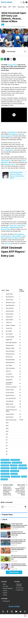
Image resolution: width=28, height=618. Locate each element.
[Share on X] (8, 59)
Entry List (24, 476)
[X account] (3, 611)
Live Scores (21, 7)
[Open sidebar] (1, 7)
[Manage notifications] (25, 615)
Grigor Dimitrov (6, 160)
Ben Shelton (5, 227)
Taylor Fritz (13, 225)
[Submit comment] (25, 507)
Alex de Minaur (19, 234)
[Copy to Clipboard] (14, 59)
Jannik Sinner (9, 150)
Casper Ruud (14, 465)
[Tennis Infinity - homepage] (6, 2)
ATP (9, 7)
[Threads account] (25, 611)
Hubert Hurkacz (6, 236)
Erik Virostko (7, 26)
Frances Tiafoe (6, 229)
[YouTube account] (16, 611)
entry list (7, 243)
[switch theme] (24, 2)
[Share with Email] (11, 59)
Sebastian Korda (14, 227)
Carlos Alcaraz (13, 134)
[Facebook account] (7, 611)
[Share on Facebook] (5, 59)
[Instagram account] (12, 611)
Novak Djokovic (12, 132)
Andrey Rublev (16, 236)
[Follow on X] (25, 51)
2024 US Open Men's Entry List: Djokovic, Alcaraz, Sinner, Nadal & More (17, 175)
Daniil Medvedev (15, 459)
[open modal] (26, 2)
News (4, 7)
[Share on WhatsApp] (2, 59)
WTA (14, 7)
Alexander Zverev (9, 164)
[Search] (21, 2)
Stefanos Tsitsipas (13, 238)
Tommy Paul (21, 225)
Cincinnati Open (12, 64)
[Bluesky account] (20, 611)
